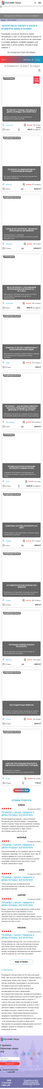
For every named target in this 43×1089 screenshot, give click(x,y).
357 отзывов (36, 363)
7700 (38, 783)
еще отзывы (21, 962)
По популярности (10, 66)
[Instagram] (31, 1058)
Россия (3, 20)
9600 (37, 545)
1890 (29, 308)
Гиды (38, 60)
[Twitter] (28, 1053)
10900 (37, 248)
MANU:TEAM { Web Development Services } (31, 1084)
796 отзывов (36, 303)
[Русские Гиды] (11, 3)
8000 (37, 723)
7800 (38, 605)
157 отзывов (36, 541)
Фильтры (27, 60)
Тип (3, 60)
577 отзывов (36, 184)
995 (30, 129)
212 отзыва (37, 660)
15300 (37, 189)
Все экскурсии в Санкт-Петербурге (22, 52)
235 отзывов (36, 422)
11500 (37, 426)
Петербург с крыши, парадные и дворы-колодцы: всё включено (18, 813)
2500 (29, 486)
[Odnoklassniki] (33, 1053)
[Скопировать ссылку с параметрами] (40, 70)
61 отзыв (37, 481)
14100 (37, 664)
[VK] (38, 1053)
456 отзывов (36, 600)
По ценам (23, 66)
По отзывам (34, 66)
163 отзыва (37, 719)
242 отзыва (37, 244)
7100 (38, 367)
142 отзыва (37, 125)
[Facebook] (23, 1053)
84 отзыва (37, 778)
